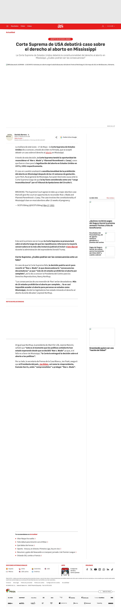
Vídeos (29, 26)
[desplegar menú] (7, 26)
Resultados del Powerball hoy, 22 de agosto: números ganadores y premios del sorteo (96, 237)
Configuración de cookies (53, 582)
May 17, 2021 (48, 205)
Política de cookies (39, 582)
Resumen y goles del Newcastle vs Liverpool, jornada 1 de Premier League (46, 552)
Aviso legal (16, 582)
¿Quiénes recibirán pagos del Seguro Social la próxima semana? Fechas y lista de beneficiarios (102, 224)
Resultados (14, 26)
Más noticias (110, 198)
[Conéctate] (103, 26)
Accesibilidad (65, 582)
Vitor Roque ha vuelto (25, 538)
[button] (56, 137)
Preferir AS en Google (70, 137)
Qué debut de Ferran (25, 545)
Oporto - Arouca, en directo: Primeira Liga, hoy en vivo (38, 548)
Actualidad (10, 32)
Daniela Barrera (21, 135)
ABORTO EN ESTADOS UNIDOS (60, 39)
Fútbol (23, 26)
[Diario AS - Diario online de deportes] (60, 26)
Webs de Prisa (107, 591)
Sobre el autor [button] (18, 138)
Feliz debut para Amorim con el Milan (32, 542)
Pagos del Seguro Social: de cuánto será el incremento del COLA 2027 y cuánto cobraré (96, 251)
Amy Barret (72, 246)
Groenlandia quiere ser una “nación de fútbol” (101, 349)
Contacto (8, 582)
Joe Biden (43, 364)
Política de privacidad (26, 582)
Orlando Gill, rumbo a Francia (28, 555)
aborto (49, 152)
